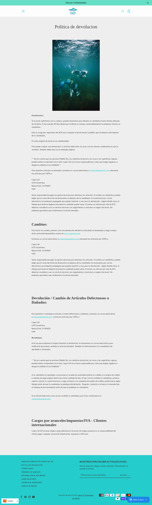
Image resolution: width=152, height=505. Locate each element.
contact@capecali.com (99, 170)
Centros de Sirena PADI (31, 482)
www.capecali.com (72, 233)
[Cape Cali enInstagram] (29, 497)
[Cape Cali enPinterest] (25, 497)
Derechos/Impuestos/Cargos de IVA (37, 461)
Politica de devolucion (32, 465)
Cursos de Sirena (29, 486)
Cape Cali (81, 495)
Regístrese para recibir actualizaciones (103, 461)
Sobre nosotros (28, 479)
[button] (10, 501)
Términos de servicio (30, 472)
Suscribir (124, 475)
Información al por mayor (33, 475)
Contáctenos (27, 468)
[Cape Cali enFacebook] (21, 497)
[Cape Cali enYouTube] (33, 497)
